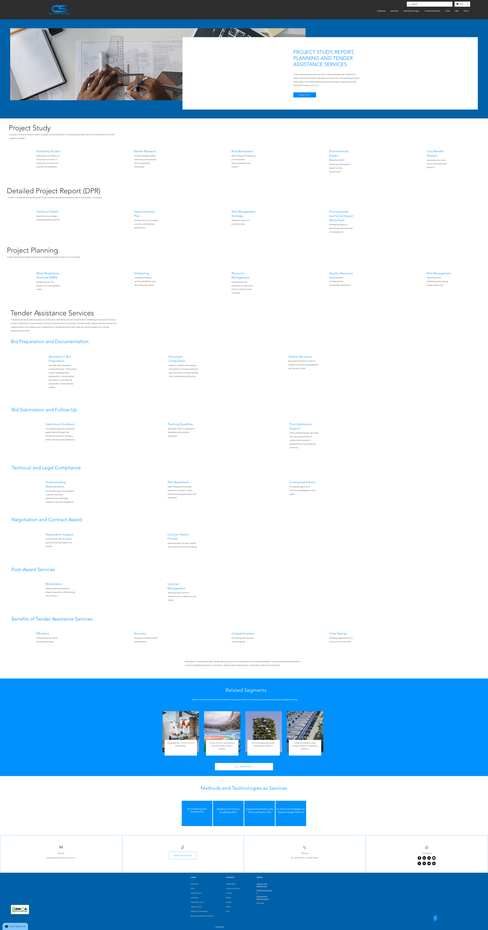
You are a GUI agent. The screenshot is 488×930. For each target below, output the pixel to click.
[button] (183, 855)
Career (229, 893)
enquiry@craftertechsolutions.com (61, 858)
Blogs (228, 898)
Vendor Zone (196, 907)
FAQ (228, 911)
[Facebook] (419, 858)
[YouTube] (434, 858)
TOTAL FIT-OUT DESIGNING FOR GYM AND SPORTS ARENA (222, 746)
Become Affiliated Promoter (202, 916)
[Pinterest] (434, 863)
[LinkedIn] (424, 858)
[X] (419, 863)
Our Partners (196, 893)
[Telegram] (429, 863)
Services (194, 884)
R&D (192, 888)
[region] (197, 813)
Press (228, 907)
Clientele (194, 898)
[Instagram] (429, 858)
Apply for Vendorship (199, 911)
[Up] (435, 918)
